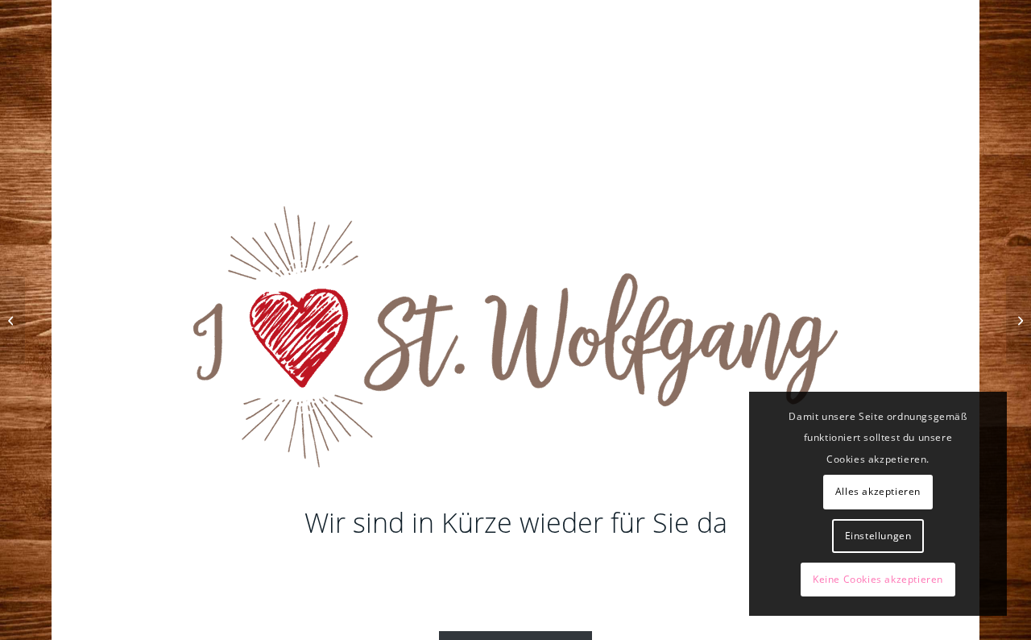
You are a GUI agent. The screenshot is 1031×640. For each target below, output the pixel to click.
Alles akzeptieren (878, 491)
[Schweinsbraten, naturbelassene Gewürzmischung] (1018, 320)
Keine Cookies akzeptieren (878, 579)
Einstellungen (878, 535)
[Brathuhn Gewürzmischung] (12, 320)
